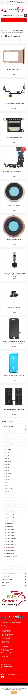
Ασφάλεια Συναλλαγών (6, 631)
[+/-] (19, 41)
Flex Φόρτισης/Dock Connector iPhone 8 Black (14, 171)
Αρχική (10, 30)
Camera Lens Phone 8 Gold (14, 239)
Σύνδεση (4, 2)
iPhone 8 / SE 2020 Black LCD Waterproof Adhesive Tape (14, 376)
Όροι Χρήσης (5, 628)
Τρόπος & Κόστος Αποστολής (8, 637)
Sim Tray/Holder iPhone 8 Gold (14, 69)
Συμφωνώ (14, 692)
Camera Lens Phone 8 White (14, 205)
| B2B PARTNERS (13, 4)
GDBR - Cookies (5, 641)
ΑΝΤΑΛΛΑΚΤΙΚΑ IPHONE (7, 32)
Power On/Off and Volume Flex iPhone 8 (14, 103)
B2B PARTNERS (5, 642)
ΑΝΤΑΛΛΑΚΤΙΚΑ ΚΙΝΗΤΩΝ (18, 30)
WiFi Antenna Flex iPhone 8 (14, 307)
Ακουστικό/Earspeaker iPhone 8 (14, 137)
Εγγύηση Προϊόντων (6, 633)
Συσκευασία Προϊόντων (7, 635)
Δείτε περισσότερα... (14, 695)
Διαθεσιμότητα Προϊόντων (7, 634)
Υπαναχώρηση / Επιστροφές (8, 639)
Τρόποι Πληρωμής (6, 638)
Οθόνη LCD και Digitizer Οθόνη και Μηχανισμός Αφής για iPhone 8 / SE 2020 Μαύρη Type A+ (14, 342)
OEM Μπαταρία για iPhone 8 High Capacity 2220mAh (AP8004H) (14, 410)
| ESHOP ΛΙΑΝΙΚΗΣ (20, 2)
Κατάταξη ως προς (5, 40)
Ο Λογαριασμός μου (11, 2)
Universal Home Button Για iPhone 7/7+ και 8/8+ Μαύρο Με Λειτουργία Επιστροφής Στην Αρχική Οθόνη (14, 275)
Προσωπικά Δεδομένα (6, 630)
